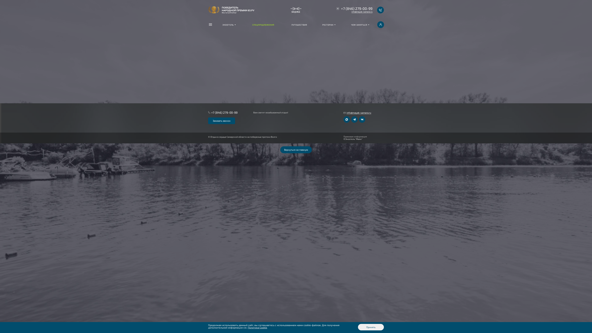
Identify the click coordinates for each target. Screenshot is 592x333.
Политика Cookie (257, 327)
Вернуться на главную (296, 149)
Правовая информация (355, 136)
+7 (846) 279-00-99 (356, 8)
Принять (371, 327)
